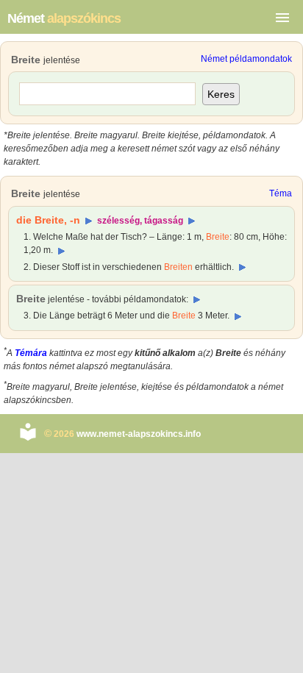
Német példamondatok (246, 59)
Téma (280, 193)
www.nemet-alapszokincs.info (138, 434)
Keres (221, 94)
